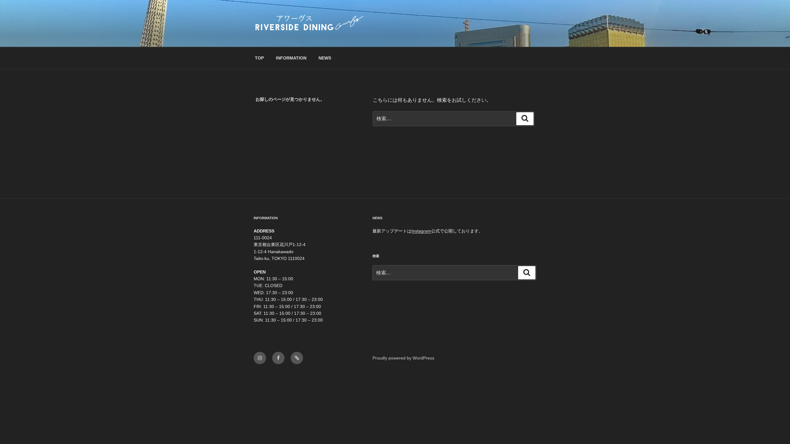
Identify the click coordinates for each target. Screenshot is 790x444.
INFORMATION (291, 58)
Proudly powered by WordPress (403, 358)
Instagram (421, 230)
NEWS (324, 58)
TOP (259, 58)
